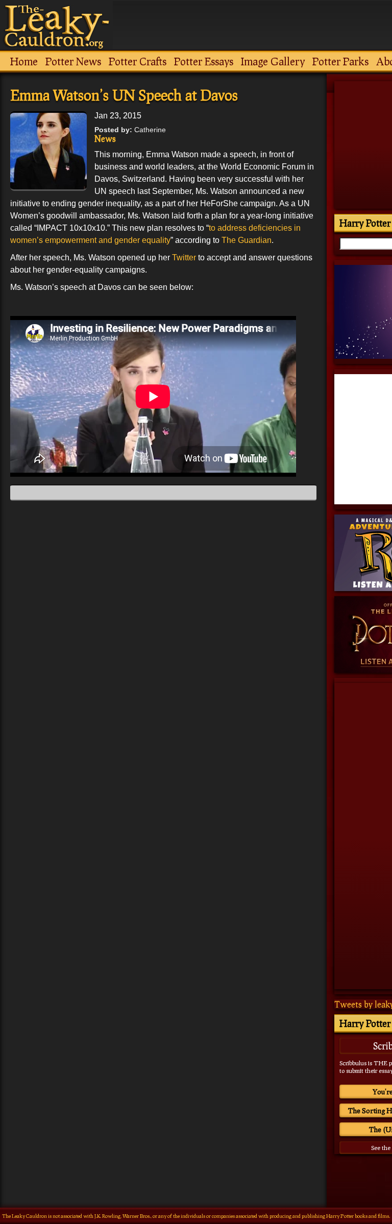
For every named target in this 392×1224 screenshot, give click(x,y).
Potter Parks (340, 61)
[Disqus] (163, 636)
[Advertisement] (163, 1094)
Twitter (185, 257)
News (105, 138)
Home (24, 61)
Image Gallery (273, 61)
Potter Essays (203, 61)
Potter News (73, 61)
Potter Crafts (137, 61)
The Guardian (247, 240)
